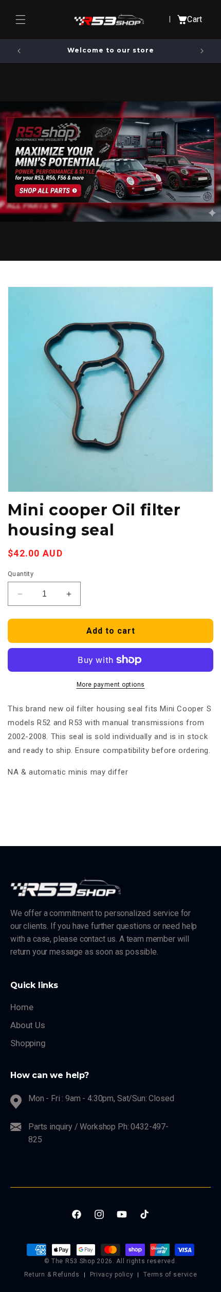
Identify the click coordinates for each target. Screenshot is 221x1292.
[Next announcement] (202, 51)
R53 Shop (80, 1261)
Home (21, 1007)
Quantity (20, 574)
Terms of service (170, 1274)
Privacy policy (112, 1274)
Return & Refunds (52, 1274)
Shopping (28, 1043)
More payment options (111, 684)
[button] (20, 19)
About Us (27, 1025)
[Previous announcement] (19, 51)
